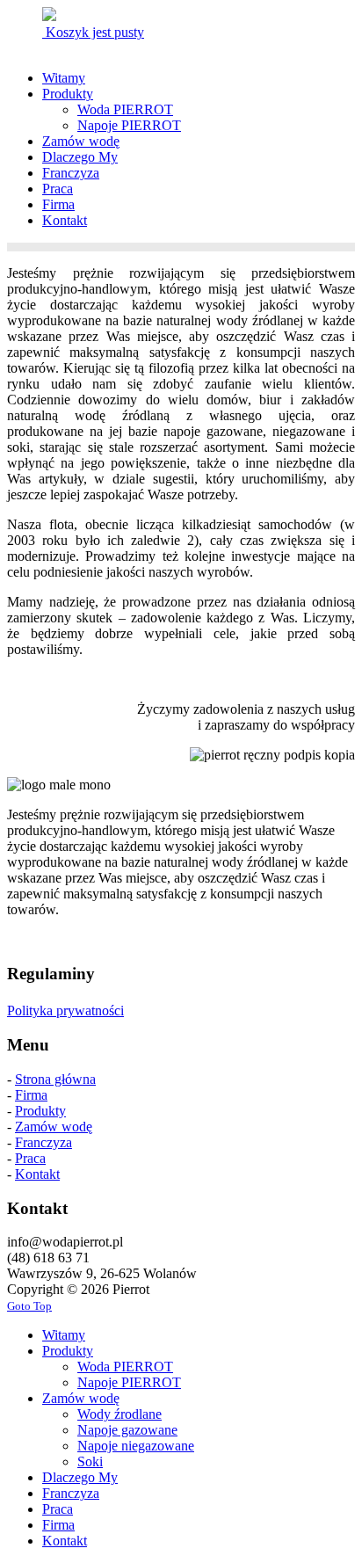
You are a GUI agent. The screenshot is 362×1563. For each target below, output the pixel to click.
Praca (30, 1158)
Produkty (40, 1110)
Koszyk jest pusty (93, 32)
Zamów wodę (53, 1126)
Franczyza (43, 1142)
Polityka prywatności (65, 1010)
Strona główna (55, 1079)
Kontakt (37, 1174)
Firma (31, 1094)
